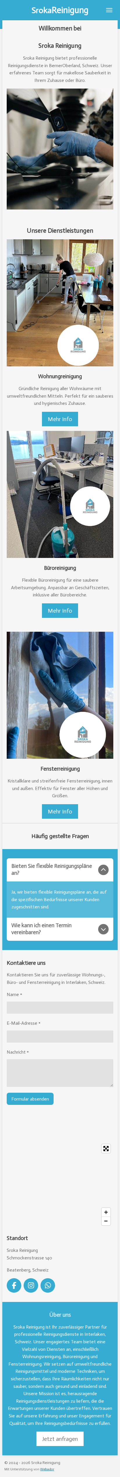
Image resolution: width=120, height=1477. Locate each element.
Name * (14, 994)
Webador (47, 1469)
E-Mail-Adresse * (23, 1023)
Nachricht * (18, 1052)
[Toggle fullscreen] (106, 1148)
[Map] (60, 1184)
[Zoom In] (106, 1212)
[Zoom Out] (106, 1221)
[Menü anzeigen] (109, 10)
